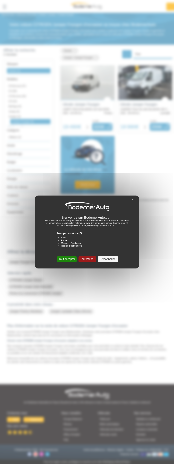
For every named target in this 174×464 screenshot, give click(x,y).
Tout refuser (87, 259)
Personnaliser (108, 259)
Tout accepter (67, 259)
